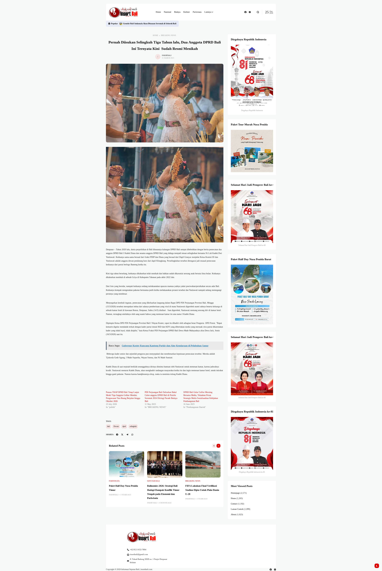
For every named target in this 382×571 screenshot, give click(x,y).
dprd (124, 426)
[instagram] (250, 12)
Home (155, 35)
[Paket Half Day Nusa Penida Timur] (126, 464)
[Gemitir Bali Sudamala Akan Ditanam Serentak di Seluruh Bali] (120, 23)
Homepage (235, 493)
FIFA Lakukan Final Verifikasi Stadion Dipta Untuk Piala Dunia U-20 (202, 490)
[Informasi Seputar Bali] (124, 12)
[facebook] (245, 12)
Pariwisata (114, 481)
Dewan (116, 426)
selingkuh (133, 426)
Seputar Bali (153, 481)
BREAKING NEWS (168, 35)
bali (108, 426)
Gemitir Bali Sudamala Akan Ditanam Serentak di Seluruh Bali (149, 24)
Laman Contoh (237, 509)
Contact (234, 504)
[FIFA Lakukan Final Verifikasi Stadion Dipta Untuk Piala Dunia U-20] (203, 464)
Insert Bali (152, 503)
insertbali (166, 55)
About (233, 514)
